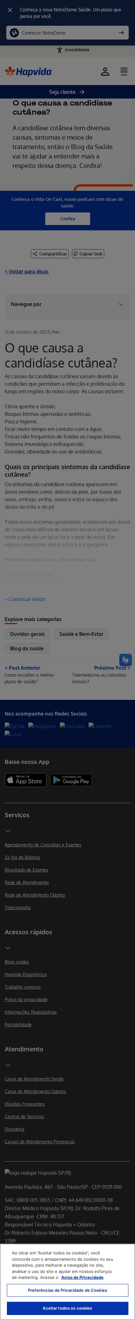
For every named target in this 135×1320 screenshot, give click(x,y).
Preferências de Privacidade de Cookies (67, 1290)
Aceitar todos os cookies (67, 1308)
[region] (67, 1282)
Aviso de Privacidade (82, 1277)
